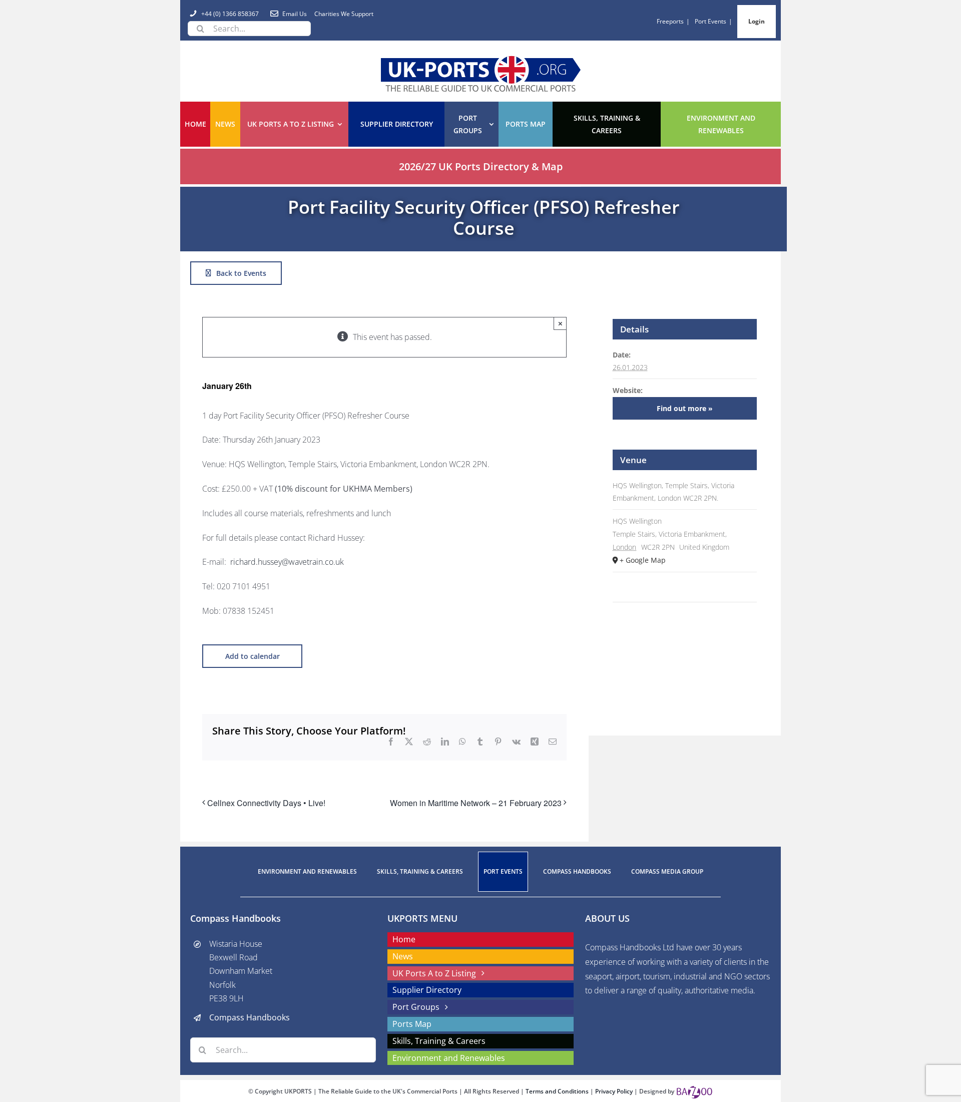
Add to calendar (252, 656)
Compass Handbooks (249, 1017)
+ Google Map (643, 560)
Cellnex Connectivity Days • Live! (266, 803)
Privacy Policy (614, 1091)
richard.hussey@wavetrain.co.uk (287, 561)
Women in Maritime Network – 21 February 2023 (476, 803)
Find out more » (685, 408)
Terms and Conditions (558, 1091)
